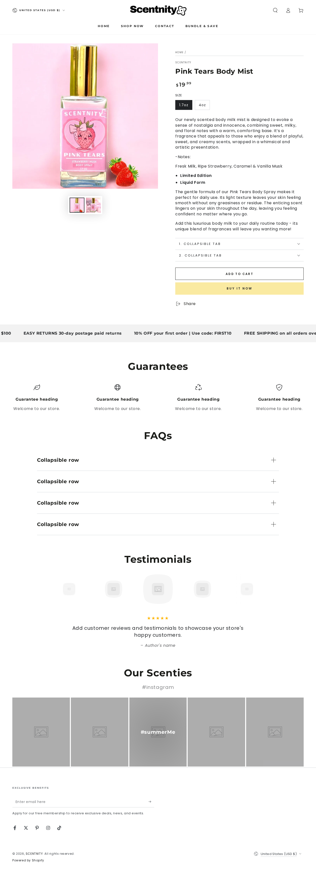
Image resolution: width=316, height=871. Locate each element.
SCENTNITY (183, 62)
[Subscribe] (151, 801)
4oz (202, 104)
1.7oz (183, 104)
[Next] (258, 589)
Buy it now (239, 288)
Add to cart (239, 274)
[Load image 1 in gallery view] (77, 205)
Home (179, 52)
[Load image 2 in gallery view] (93, 205)
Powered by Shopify (28, 860)
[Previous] (58, 589)
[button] (275, 10)
